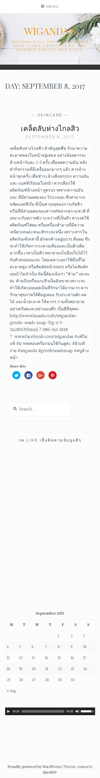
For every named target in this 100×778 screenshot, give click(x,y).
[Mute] (77, 711)
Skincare (50, 115)
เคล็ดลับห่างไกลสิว (50, 128)
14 (46, 658)
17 (84, 658)
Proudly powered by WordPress (34, 767)
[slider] (88, 710)
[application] (50, 711)
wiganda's (50, 30)
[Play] (8, 711)
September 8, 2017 (50, 137)
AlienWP (50, 772)
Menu (52, 6)
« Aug (11, 691)
